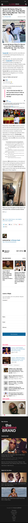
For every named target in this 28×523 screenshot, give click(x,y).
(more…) (16, 371)
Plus (16, 224)
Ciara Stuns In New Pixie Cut (7, 465)
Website (4, 327)
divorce (6, 219)
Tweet (6, 224)
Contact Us (14, 513)
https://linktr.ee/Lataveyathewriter (9, 242)
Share (6, 226)
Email (4, 322)
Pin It (21, 224)
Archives (14, 517)
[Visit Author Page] (5, 236)
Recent (10, 365)
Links (14, 520)
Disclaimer (14, 510)
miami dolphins (18, 219)
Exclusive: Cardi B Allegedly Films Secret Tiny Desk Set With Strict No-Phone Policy (18, 349)
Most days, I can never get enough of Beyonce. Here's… (16, 377)
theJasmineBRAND (17, 507)
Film (4, 401)
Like (11, 224)
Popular (5, 365)
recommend (5, 220)
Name (4, 316)
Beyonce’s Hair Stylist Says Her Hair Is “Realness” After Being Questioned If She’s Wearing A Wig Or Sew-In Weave (13, 462)
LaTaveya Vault (7, 16)
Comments (16, 365)
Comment (5, 300)
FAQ (14, 515)
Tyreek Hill (10, 220)
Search (14, 518)
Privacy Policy (14, 512)
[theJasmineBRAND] (14, 4)
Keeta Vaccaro (12, 219)
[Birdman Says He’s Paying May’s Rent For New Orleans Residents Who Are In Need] (14, 445)
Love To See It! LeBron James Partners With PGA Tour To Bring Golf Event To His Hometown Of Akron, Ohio (8, 275)
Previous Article (6, 251)
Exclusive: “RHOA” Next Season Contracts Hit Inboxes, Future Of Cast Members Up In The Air (18, 359)
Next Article (20, 251)
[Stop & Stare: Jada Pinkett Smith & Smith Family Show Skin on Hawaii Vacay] (14, 492)
